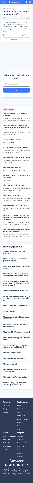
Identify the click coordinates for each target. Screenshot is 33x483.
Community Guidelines (9, 436)
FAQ (4, 453)
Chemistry (20, 409)
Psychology (20, 422)
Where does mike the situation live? (15, 306)
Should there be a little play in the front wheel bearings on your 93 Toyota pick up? (16, 298)
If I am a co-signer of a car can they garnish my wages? (15, 260)
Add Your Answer (16, 39)
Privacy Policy (21, 446)
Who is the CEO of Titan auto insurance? (16, 332)
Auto (4, 8)
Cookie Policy (21, 453)
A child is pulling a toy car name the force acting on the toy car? (15, 384)
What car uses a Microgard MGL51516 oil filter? (16, 339)
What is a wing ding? (10, 364)
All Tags (5, 409)
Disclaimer (20, 450)
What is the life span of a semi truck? (15, 358)
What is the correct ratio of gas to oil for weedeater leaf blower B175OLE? (15, 275)
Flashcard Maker (8, 443)
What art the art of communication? (15, 377)
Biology (19, 412)
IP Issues (20, 457)
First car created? (9, 311)
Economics (20, 429)
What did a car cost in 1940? (12, 353)
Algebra (19, 405)
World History (21, 416)
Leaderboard (6, 405)
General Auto (10, 8)
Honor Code (6, 439)
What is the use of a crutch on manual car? (16, 13)
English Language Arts (24, 419)
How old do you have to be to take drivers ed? (14, 252)
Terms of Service (22, 443)
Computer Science (22, 426)
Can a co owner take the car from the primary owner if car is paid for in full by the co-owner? (16, 283)
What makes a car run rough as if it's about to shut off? (15, 325)
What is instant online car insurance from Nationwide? (15, 371)
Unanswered (6, 412)
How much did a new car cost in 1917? (15, 291)
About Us (20, 436)
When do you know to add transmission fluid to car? (16, 318)
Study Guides (7, 446)
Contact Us (20, 439)
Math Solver (6, 450)
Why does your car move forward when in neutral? (16, 267)
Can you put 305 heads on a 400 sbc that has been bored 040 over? (15, 346)
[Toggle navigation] (2, 2)
